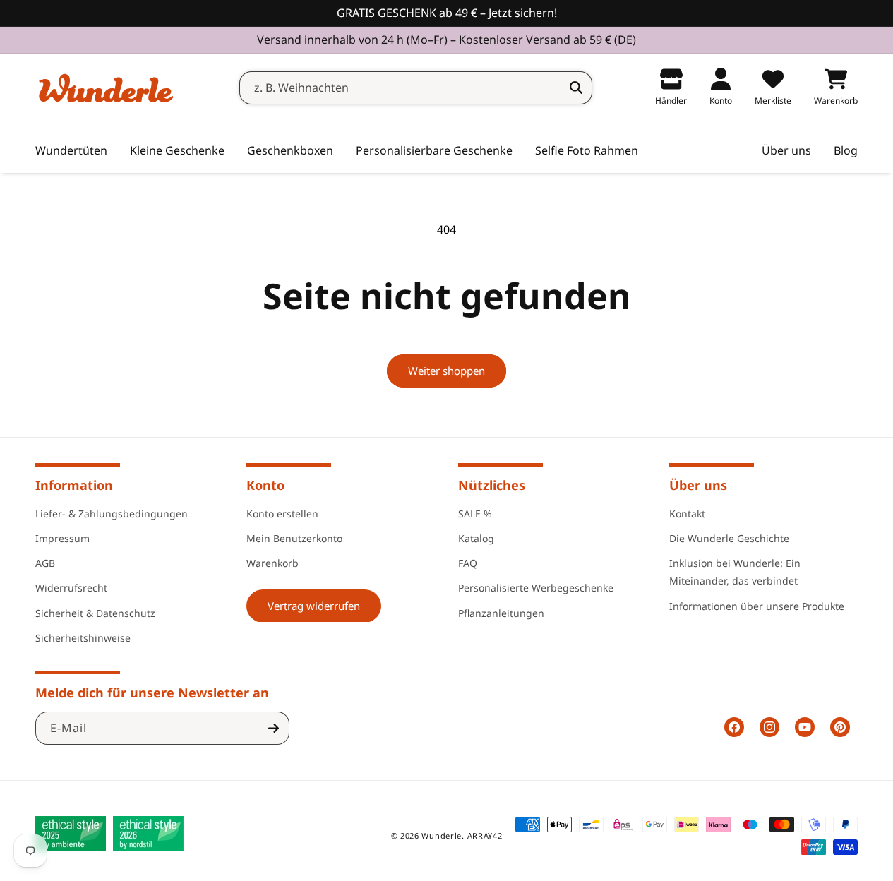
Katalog (476, 537)
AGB (45, 562)
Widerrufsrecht (71, 587)
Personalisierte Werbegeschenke (535, 587)
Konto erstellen (282, 513)
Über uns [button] (698, 485)
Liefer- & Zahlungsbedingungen (111, 513)
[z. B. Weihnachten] (576, 87)
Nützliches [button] (491, 485)
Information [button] (74, 485)
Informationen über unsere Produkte (756, 605)
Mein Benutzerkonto (294, 537)
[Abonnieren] (273, 728)
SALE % (475, 513)
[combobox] (416, 88)
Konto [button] (265, 485)
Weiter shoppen (446, 371)
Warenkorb (272, 562)
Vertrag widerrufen (314, 605)
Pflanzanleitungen (501, 612)
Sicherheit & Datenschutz (95, 612)
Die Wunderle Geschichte (729, 537)
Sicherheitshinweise (83, 637)
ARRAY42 (485, 835)
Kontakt (687, 513)
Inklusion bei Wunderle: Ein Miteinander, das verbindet (735, 571)
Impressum (62, 537)
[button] (177, 151)
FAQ (467, 562)
